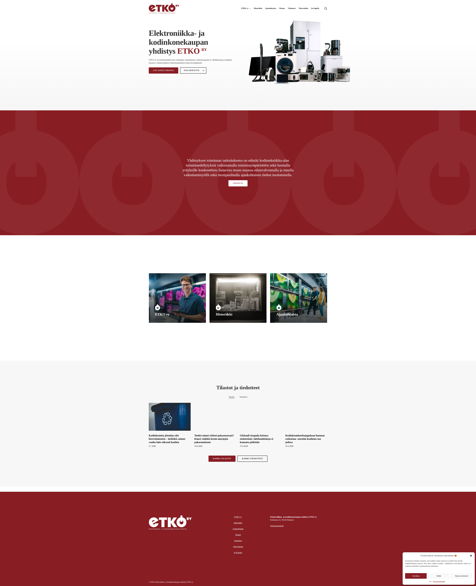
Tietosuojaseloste (439, 581)
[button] (471, 555)
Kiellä (439, 576)
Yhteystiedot (238, 547)
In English (238, 553)
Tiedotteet (243, 397)
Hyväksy (416, 576)
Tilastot (232, 397)
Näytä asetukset (461, 576)
